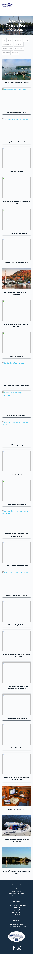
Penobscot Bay (17, 910)
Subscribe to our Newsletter (16, 926)
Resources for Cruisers (16, 893)
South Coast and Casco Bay (16, 905)
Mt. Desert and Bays (16, 912)
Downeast (16, 914)
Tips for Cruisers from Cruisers (16, 896)
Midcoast (16, 908)
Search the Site (16, 889)
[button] (30, 11)
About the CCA (16, 891)
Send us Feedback (16, 924)
